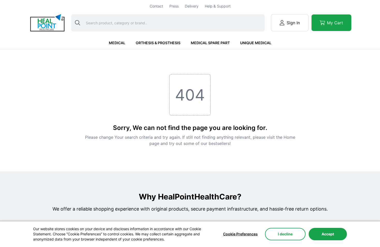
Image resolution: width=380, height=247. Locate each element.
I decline (285, 234)
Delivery (192, 6)
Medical (117, 43)
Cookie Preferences (240, 234)
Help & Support (218, 6)
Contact (156, 6)
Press (174, 6)
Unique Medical (255, 43)
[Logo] (47, 22)
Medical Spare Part (210, 43)
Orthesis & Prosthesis (158, 43)
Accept (328, 234)
